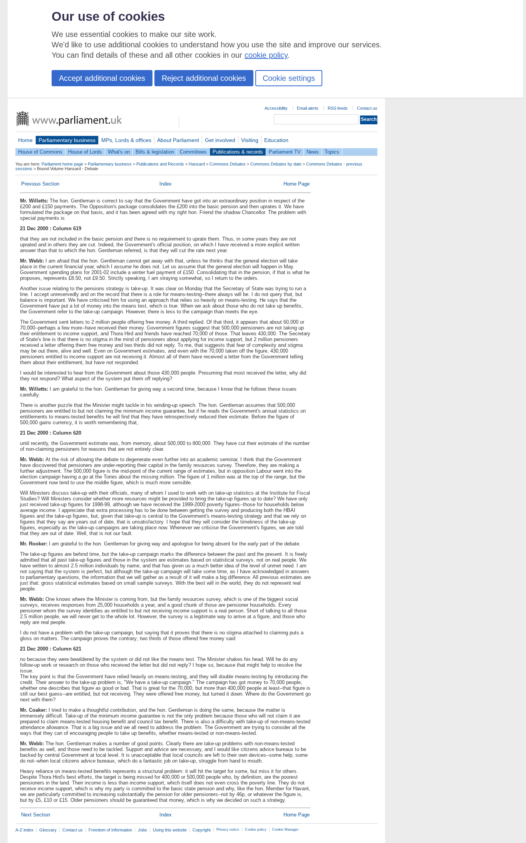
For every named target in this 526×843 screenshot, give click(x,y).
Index (165, 184)
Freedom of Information (110, 830)
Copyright (202, 830)
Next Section (35, 815)
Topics (332, 152)
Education (276, 140)
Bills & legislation (155, 152)
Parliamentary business (67, 140)
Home (25, 140)
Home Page (296, 184)
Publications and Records (160, 164)
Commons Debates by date (276, 164)
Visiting (249, 140)
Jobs (142, 830)
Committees (193, 152)
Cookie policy (255, 829)
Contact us (367, 108)
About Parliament (178, 140)
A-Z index (24, 830)
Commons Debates (227, 164)
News (313, 152)
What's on (119, 152)
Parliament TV (285, 152)
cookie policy (266, 55)
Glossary (48, 830)
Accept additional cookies (102, 78)
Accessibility (276, 108)
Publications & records (238, 152)
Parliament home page (62, 164)
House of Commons (40, 152)
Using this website (170, 830)
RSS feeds (338, 108)
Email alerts (307, 108)
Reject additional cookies (204, 78)
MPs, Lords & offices (126, 140)
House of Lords (85, 152)
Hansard (197, 164)
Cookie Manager (285, 829)
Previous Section (40, 184)
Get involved (220, 140)
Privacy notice (227, 829)
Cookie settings (289, 78)
